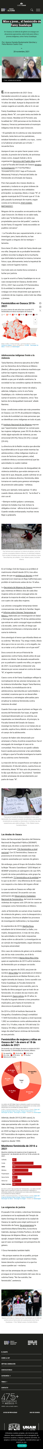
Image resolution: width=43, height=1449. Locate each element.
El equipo (4, 1352)
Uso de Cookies (35, 1412)
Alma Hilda (13, 973)
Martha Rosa (27, 926)
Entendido (22, 1446)
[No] (40, 1439)
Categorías (5, 1376)
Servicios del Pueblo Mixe (24, 161)
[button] (38, 10)
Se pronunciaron (27, 1225)
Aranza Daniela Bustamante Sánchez (21, 42)
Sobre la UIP (5, 1358)
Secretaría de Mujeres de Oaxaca (18, 587)
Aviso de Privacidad (10, 1412)
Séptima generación (8, 1364)
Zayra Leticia (18, 996)
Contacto (4, 1388)
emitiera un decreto (23, 575)
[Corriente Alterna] (8, 9)
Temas (3, 1382)
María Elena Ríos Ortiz (28, 958)
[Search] (32, 10)
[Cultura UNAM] (21, 4)
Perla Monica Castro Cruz (12, 44)
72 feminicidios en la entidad (26, 877)
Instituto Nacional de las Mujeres (17, 424)
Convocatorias (6, 1370)
